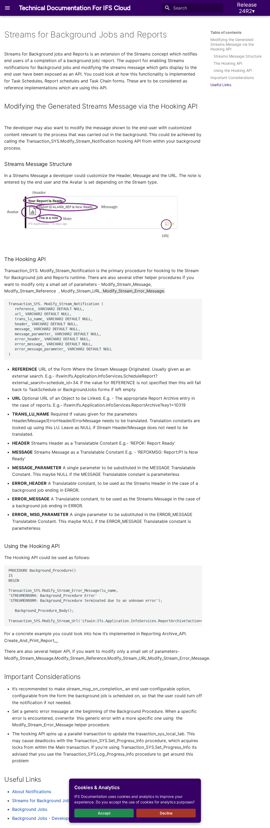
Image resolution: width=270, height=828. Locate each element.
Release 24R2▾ (247, 8)
